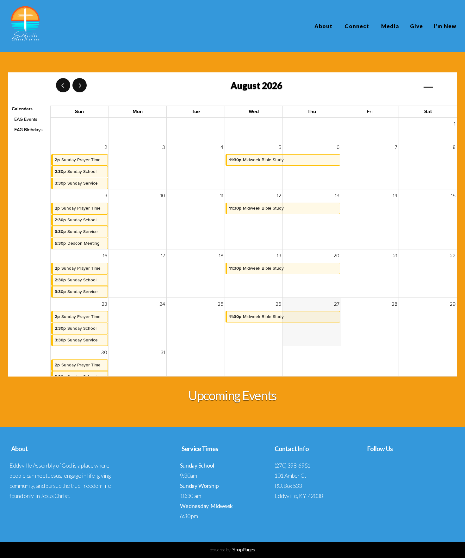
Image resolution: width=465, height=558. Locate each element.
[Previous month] (63, 85)
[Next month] (79, 85)
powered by (232, 549)
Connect (357, 26)
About (324, 26)
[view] (428, 85)
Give (416, 26)
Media (390, 26)
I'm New (445, 26)
